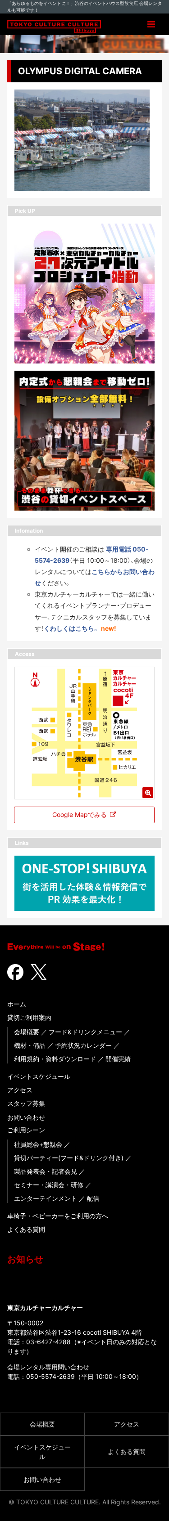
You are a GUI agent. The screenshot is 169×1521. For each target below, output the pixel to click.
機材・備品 (30, 1045)
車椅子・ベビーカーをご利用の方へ (57, 1216)
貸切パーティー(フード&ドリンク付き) (68, 1158)
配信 (93, 1198)
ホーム (16, 1004)
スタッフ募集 (26, 1103)
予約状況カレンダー (83, 1045)
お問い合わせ (26, 1117)
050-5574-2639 (50, 1376)
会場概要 (26, 1032)
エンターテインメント (45, 1198)
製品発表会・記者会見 (45, 1171)
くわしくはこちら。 (71, 628)
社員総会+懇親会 (38, 1144)
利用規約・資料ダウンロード (55, 1059)
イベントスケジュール (38, 1076)
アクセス (19, 1090)
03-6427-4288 (48, 1342)
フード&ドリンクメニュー (85, 1032)
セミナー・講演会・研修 (48, 1185)
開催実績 (118, 1059)
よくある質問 (26, 1229)
